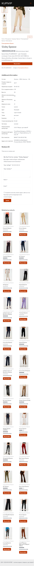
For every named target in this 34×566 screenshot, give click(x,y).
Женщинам (8, 39)
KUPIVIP (7, 3)
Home (3, 39)
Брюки (18, 39)
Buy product (17, 63)
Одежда (14, 39)
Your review (8, 169)
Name (5, 179)
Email (5, 186)
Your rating (7, 165)
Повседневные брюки (8, 43)
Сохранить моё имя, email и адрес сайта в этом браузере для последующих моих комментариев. (17, 194)
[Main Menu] (30, 3)
